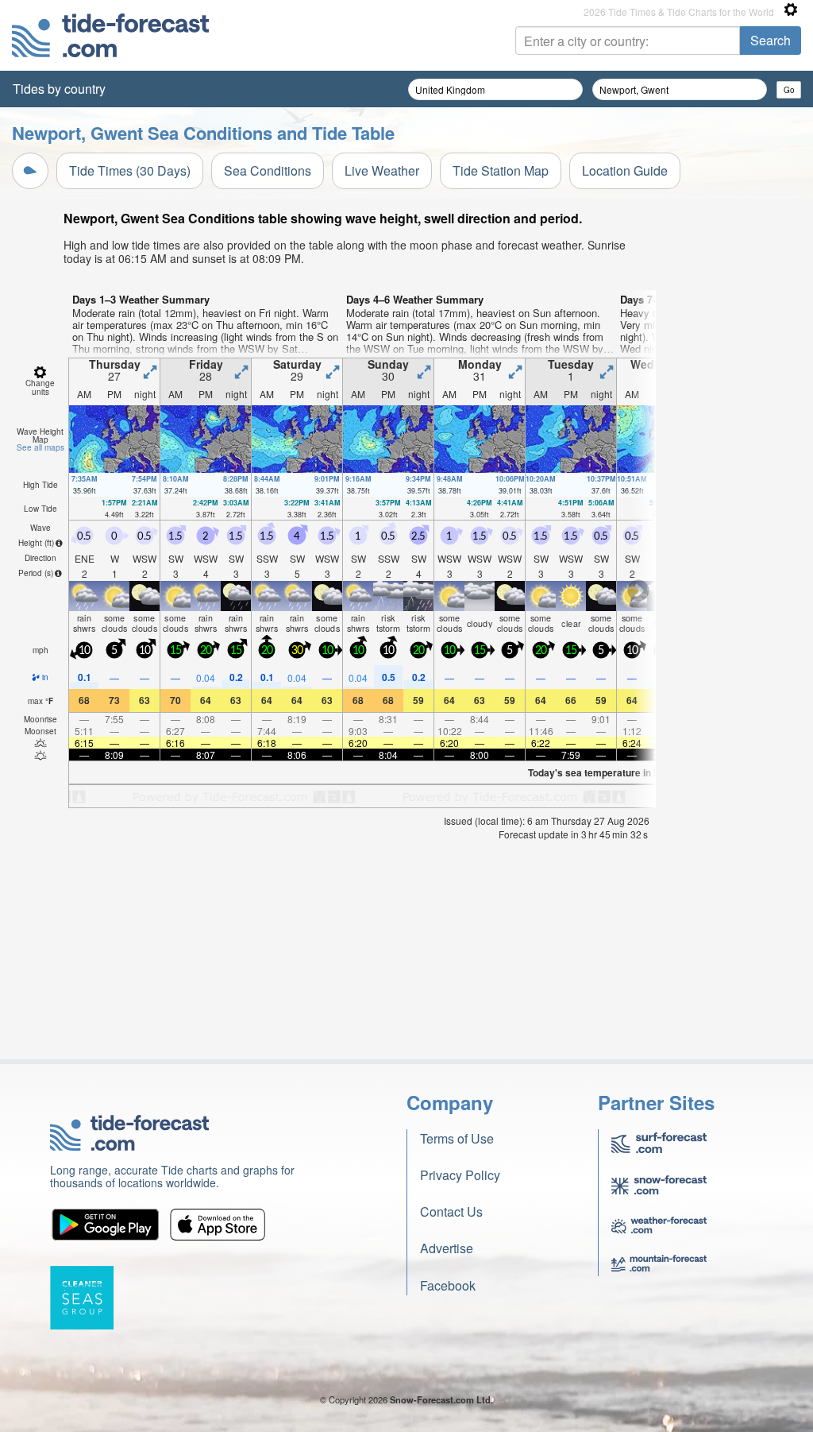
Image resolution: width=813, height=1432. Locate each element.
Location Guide (625, 170)
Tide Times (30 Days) (130, 170)
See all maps (40, 447)
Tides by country (59, 88)
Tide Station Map (501, 170)
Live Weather (382, 170)
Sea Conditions (267, 170)
